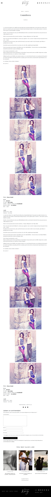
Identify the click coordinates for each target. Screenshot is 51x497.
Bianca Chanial (10, 197)
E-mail (4, 430)
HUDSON (8, 200)
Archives (37, 492)
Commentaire (6, 414)
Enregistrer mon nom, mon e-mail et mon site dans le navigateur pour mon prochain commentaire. (23, 435)
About (41, 492)
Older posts (25, 478)
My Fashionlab (19, 203)
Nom (4, 427)
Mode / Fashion (25, 11)
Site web (5, 432)
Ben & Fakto (10, 202)
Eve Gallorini (13, 205)
